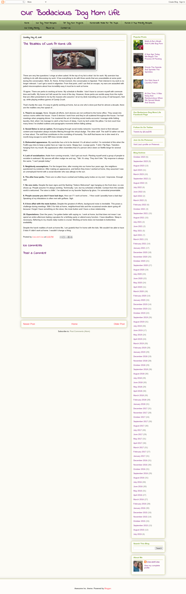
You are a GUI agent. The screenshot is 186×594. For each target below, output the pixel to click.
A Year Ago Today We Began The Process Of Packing (153, 56)
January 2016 (139, 508)
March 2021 (138, 239)
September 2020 (140, 265)
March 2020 (138, 291)
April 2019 (137, 339)
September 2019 (140, 317)
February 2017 (139, 452)
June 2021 (138, 226)
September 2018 (140, 369)
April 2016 (137, 495)
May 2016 (137, 491)
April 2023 (137, 170)
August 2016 (138, 478)
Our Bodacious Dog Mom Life (70, 13)
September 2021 (140, 213)
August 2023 (138, 166)
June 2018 (138, 382)
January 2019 (139, 352)
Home (26, 23)
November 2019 (140, 309)
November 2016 (140, 465)
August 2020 (138, 270)
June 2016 (138, 486)
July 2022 (137, 187)
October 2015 (139, 521)
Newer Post (29, 324)
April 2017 (137, 443)
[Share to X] (66, 237)
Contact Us (65, 28)
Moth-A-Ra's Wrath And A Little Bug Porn (154, 42)
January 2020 (139, 300)
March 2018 (138, 395)
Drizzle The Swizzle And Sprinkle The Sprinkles (153, 69)
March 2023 (138, 174)
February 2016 (139, 504)
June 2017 (138, 434)
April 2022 (137, 196)
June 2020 (138, 278)
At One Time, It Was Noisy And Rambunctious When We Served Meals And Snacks (154, 98)
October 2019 (139, 313)
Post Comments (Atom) (80, 331)
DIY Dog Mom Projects (73, 23)
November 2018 (140, 361)
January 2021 (139, 248)
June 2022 (138, 192)
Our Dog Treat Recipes (46, 23)
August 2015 (138, 530)
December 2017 (140, 408)
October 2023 (139, 157)
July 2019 (137, 326)
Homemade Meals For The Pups (104, 23)
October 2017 (139, 417)
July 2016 (137, 482)
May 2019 (137, 335)
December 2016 (140, 460)
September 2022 (140, 179)
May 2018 (137, 387)
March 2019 (138, 343)
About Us (50, 28)
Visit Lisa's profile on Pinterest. (146, 144)
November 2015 (140, 517)
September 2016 (140, 473)
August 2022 (138, 183)
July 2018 (137, 378)
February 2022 (139, 205)
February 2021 (139, 244)
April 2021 (137, 235)
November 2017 (140, 413)
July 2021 (137, 222)
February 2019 (139, 348)
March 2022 (138, 200)
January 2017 (139, 456)
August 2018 (138, 374)
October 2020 (139, 261)
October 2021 (139, 209)
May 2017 (137, 439)
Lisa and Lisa (153, 562)
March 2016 (138, 499)
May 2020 (137, 283)
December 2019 (140, 304)
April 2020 (137, 287)
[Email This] (61, 237)
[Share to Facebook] (68, 237)
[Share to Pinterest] (71, 237)
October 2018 (139, 365)
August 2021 (138, 217)
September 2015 (140, 525)
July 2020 (137, 274)
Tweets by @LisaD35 (142, 132)
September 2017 (140, 421)
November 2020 (140, 257)
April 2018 (137, 391)
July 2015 (137, 534)
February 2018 (139, 400)
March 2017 (138, 447)
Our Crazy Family (31, 28)
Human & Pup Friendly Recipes (138, 23)
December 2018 (140, 356)
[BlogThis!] (63, 237)
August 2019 (138, 322)
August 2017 (138, 426)
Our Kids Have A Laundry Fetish (152, 81)
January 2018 (139, 404)
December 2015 (140, 512)
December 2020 (140, 252)
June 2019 (138, 330)
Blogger (107, 588)
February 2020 (139, 296)
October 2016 (139, 469)
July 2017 (137, 430)
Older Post (119, 324)
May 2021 (137, 231)
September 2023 (140, 161)
